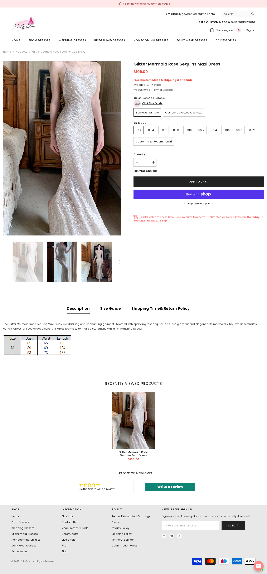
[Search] (239, 14)
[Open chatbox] (259, 566)
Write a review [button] (170, 486)
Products (21, 51)
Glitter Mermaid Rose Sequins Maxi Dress (133, 454)
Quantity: (140, 154)
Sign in (251, 30)
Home (7, 51)
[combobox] (235, 14)
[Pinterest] (171, 536)
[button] (4, 262)
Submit (233, 525)
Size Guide (110, 308)
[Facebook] (164, 536)
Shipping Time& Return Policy (160, 308)
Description (78, 308)
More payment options (198, 203)
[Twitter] (179, 536)
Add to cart (199, 181)
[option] (62, 148)
